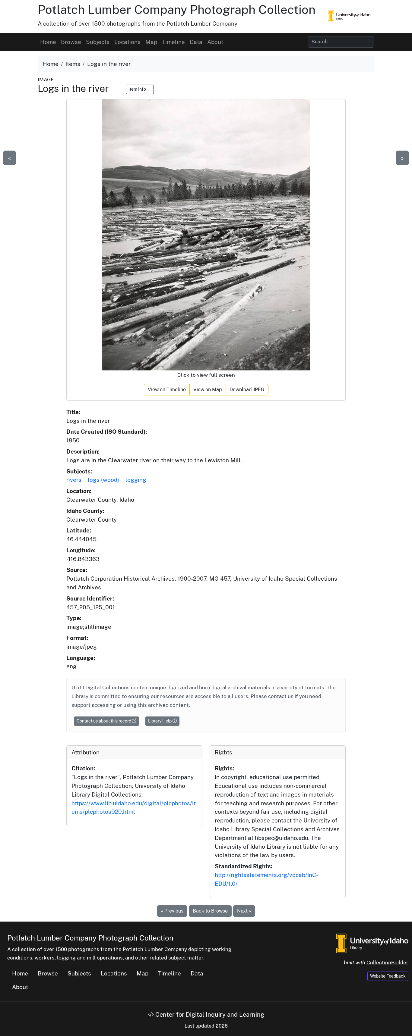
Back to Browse (210, 911)
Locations (127, 42)
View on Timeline (167, 389)
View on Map (207, 389)
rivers (73, 479)
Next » (244, 911)
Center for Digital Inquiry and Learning (209, 1014)
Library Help (160, 721)
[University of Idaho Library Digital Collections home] (372, 942)
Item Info (137, 89)
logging (135, 479)
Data (196, 42)
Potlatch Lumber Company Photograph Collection (176, 9)
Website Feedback (388, 976)
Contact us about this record (104, 721)
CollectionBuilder (387, 963)
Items (72, 64)
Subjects (97, 42)
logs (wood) (103, 479)
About (215, 42)
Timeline (173, 42)
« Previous (172, 911)
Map (151, 42)
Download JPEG (247, 389)
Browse (71, 42)
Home (48, 42)
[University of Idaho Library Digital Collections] (349, 16)
